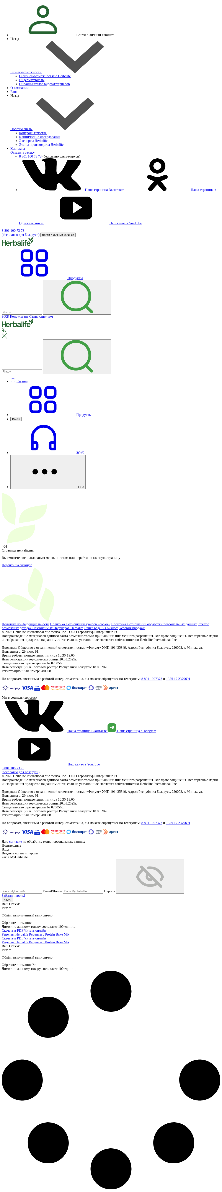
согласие (15, 841)
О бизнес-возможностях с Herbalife (45, 76)
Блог (13, 92)
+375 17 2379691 (178, 679)
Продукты (83, 415)
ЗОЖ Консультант (15, 316)
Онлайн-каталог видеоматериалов (44, 84)
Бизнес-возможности (26, 72)
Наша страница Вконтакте (104, 190)
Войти (16, 419)
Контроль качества (33, 133)
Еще (80, 487)
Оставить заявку (22, 152)
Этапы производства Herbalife (41, 144)
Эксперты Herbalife (33, 141)
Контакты (17, 148)
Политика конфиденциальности (25, 624)
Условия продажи (132, 628)
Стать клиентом (41, 316)
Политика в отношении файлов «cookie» (80, 624)
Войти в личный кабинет (58, 234)
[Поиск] (77, 297)
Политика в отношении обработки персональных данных (154, 624)
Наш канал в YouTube (125, 223)
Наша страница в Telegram (136, 731)
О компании (19, 88)
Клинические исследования (39, 137)
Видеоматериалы (31, 80)
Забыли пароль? (13, 895)
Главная (22, 381)
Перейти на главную (17, 565)
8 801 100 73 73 (30, 156)
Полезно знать (21, 129)
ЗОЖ (79, 453)
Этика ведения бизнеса (101, 628)
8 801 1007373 (151, 679)
